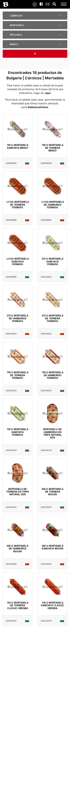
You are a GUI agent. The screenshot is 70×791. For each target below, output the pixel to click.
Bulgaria (16, 34)
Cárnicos (16, 15)
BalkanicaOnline (38, 107)
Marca (14, 44)
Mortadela (17, 25)
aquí (47, 92)
